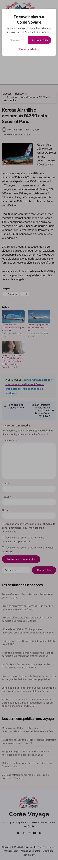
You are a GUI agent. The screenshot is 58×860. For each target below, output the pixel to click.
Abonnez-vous (39, 40)
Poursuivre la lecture (29, 49)
